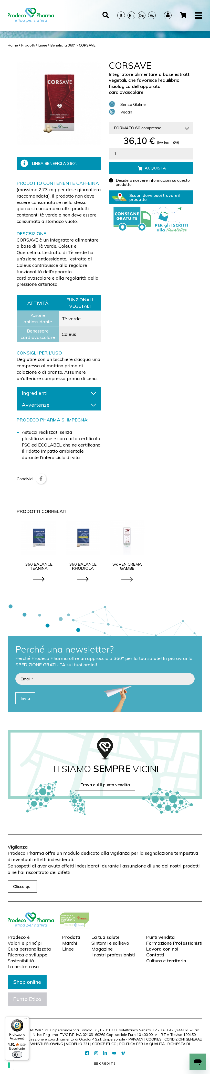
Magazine (102, 949)
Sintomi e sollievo (110, 943)
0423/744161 (178, 1030)
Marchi (69, 943)
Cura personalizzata (29, 949)
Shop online (27, 982)
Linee (68, 949)
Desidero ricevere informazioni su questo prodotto (153, 182)
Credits (107, 1063)
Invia (25, 698)
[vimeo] (123, 1053)
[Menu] (26, 1019)
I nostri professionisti (113, 955)
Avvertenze (35, 405)
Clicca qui (22, 886)
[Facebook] (41, 479)
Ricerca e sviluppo (27, 955)
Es (152, 15)
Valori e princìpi (25, 943)
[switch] (17, 1055)
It (121, 15)
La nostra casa (23, 966)
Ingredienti (34, 393)
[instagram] (96, 1053)
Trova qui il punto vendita (105, 784)
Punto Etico (27, 999)
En (131, 15)
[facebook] (87, 1053)
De (141, 15)
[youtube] (114, 1053)
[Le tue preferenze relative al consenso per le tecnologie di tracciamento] (9, 1065)
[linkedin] (105, 1053)
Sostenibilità (21, 960)
